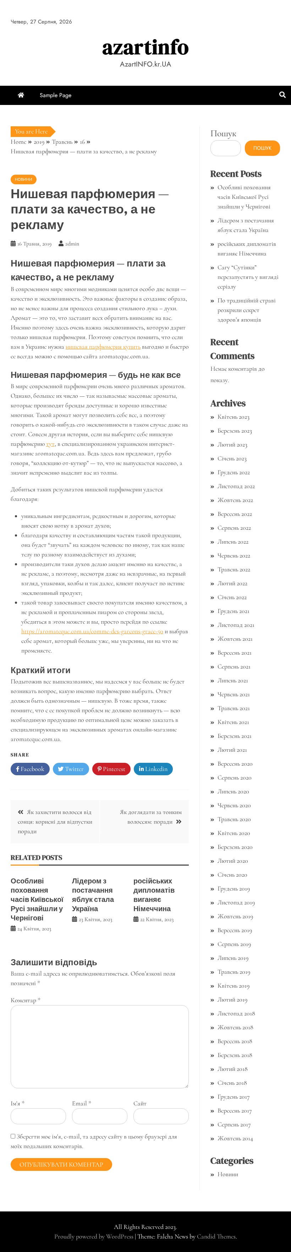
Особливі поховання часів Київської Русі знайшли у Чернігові (37, 899)
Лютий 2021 (232, 750)
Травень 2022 (234, 569)
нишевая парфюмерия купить (103, 346)
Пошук (223, 133)
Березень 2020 (235, 847)
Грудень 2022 (234, 472)
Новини (23, 179)
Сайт (140, 1103)
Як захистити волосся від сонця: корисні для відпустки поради (55, 821)
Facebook (31, 769)
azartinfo (145, 47)
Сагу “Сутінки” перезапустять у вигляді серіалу (248, 276)
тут (50, 444)
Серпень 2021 (234, 666)
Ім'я (17, 1103)
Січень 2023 (232, 458)
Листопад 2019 (236, 902)
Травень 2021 (234, 708)
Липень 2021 (233, 680)
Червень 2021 (234, 694)
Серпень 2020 (235, 777)
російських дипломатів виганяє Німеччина (154, 895)
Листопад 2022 (236, 486)
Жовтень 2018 (235, 1027)
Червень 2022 (234, 555)
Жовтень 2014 (235, 1138)
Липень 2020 (233, 791)
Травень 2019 (234, 972)
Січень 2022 (232, 597)
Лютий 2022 (232, 583)
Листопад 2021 (236, 625)
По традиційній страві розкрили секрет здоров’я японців (247, 309)
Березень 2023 (235, 430)
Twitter (74, 769)
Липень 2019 (233, 958)
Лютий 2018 (233, 1069)
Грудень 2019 (234, 888)
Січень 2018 (232, 1083)
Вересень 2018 (235, 1041)
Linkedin (156, 769)
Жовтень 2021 (235, 639)
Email (81, 1103)
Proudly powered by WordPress (94, 1236)
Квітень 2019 (233, 985)
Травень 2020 (234, 819)
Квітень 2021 (233, 722)
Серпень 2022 (234, 528)
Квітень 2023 (233, 417)
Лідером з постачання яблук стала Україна (93, 895)
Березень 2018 (235, 1055)
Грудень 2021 (233, 611)
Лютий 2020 (233, 861)
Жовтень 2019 (235, 916)
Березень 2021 (235, 736)
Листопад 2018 (236, 1013)
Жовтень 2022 (235, 500)
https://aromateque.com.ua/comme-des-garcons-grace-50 (92, 631)
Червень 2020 (234, 805)
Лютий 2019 (232, 999)
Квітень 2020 (234, 833)
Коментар (25, 1000)
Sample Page (55, 95)
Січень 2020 (232, 874)
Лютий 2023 (232, 444)
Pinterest (113, 769)
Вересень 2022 (235, 514)
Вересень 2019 (235, 930)
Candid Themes (216, 1236)
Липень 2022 (233, 541)
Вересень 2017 (235, 1110)
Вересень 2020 (235, 763)
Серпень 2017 (234, 1124)
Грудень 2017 (234, 1096)
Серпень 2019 (234, 944)
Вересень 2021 (235, 652)
